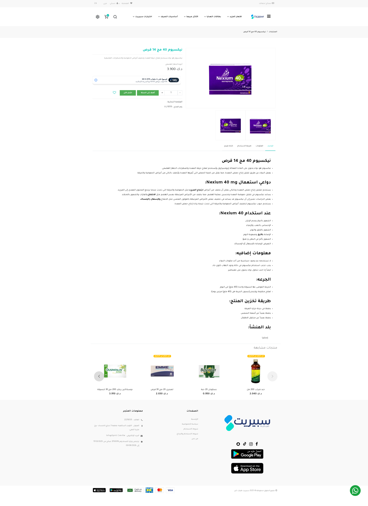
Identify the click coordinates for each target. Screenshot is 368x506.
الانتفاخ (152, 195)
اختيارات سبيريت (143, 17)
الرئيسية (194, 419)
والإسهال (155, 199)
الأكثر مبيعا (192, 17)
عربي (105, 4)
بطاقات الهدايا (214, 17)
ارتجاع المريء (196, 190)
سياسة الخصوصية (190, 424)
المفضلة (125, 4)
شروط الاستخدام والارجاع (187, 434)
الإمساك (144, 199)
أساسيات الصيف (169, 17)
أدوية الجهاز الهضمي (173, 64)
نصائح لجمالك (265, 4)
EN (95, 4)
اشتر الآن (128, 93)
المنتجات (273, 32)
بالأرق (260, 235)
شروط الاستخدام (191, 429)
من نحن (195, 439)
